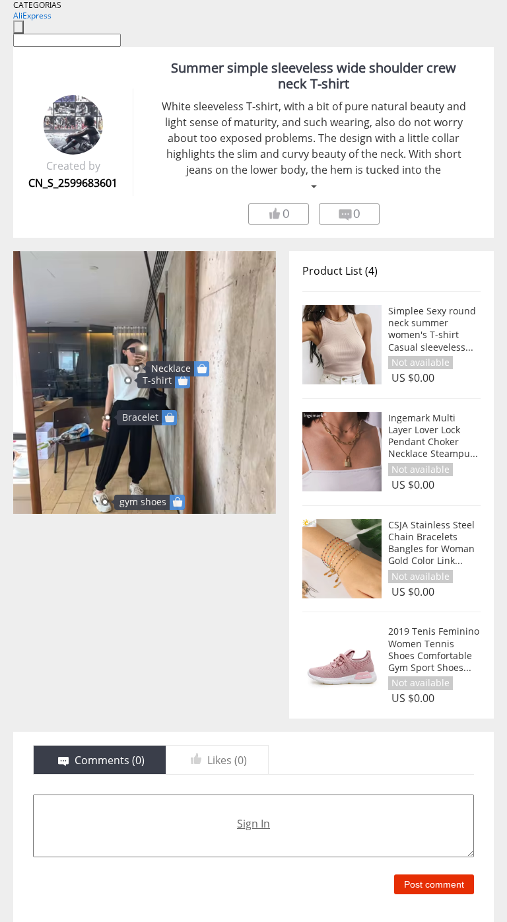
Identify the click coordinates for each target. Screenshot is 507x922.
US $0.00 (412, 378)
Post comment (434, 884)
